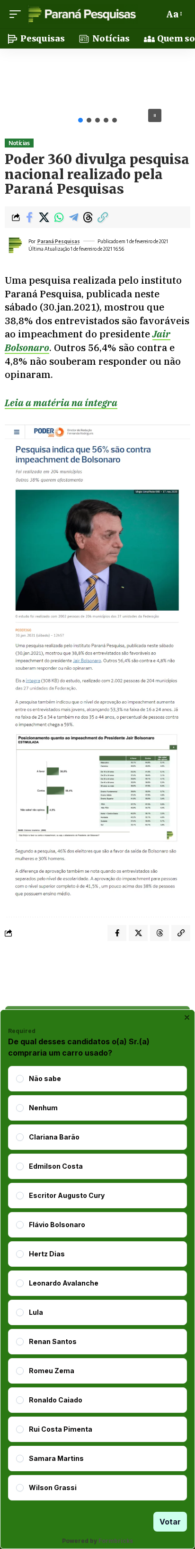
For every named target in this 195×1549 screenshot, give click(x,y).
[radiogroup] (97, 1283)
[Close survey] (187, 1017)
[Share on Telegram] (73, 217)
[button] (17, 14)
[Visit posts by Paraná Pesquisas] (15, 245)
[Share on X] (44, 217)
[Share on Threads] (88, 217)
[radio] (20, 1078)
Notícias (19, 143)
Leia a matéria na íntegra (61, 402)
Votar (170, 1521)
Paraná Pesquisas (58, 241)
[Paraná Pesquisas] (82, 14)
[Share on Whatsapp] (58, 217)
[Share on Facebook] (29, 217)
